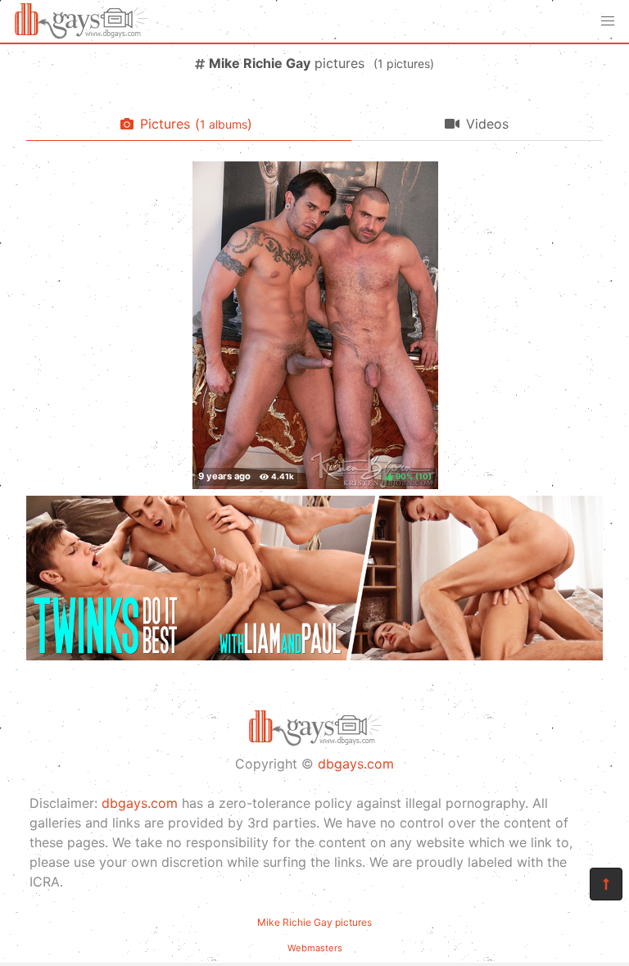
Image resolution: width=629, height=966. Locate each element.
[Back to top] (606, 884)
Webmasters (314, 948)
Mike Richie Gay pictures (314, 922)
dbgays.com (356, 763)
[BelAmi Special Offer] (314, 655)
